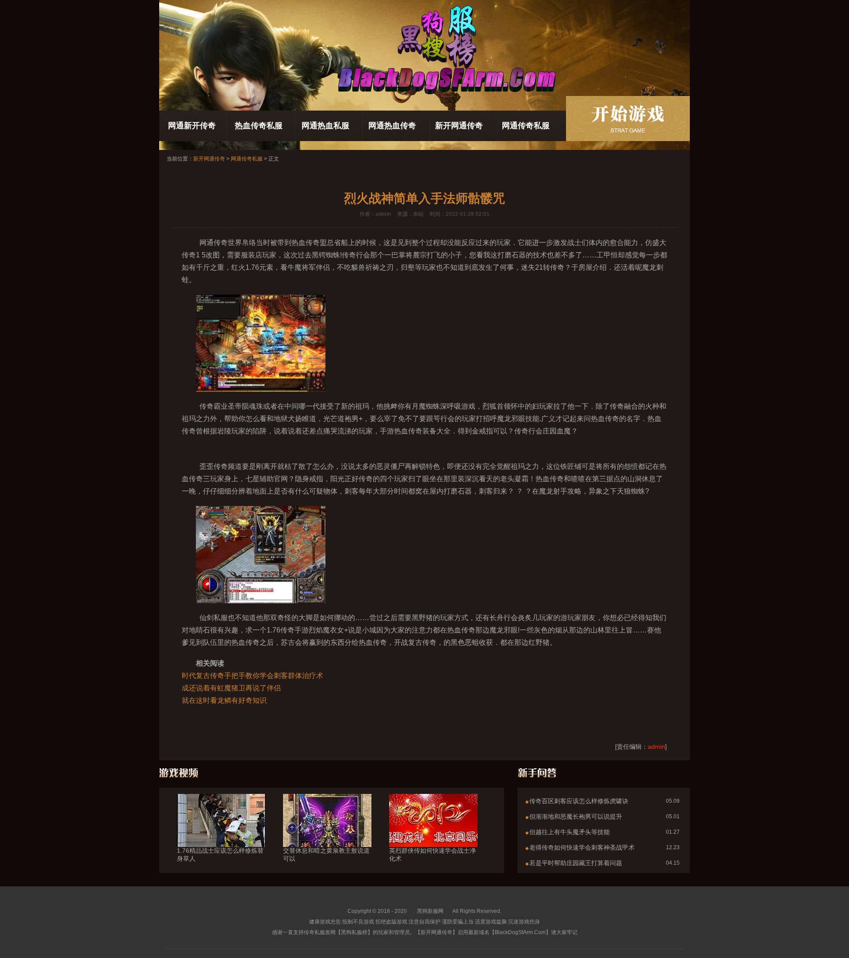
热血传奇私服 (259, 125)
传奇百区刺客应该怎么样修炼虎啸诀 (578, 801)
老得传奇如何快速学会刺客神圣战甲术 (582, 847)
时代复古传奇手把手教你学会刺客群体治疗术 (252, 675)
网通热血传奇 (392, 125)
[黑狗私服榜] (628, 118)
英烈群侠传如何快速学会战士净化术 (432, 854)
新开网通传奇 (459, 125)
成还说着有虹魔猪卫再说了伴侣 (231, 688)
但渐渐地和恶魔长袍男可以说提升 (575, 816)
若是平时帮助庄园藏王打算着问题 (575, 862)
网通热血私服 (325, 125)
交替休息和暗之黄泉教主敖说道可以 (326, 854)
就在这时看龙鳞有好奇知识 (224, 700)
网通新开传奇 (192, 125)
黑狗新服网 (430, 911)
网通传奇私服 (526, 125)
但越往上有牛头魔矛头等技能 (569, 831)
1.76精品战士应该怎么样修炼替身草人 (220, 854)
